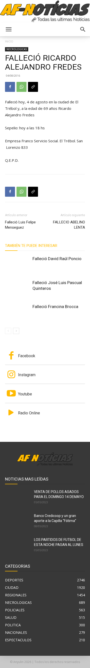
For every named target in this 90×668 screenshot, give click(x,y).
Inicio (9, 41)
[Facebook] (10, 87)
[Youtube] (11, 394)
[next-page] (16, 331)
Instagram (27, 374)
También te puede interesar (31, 245)
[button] (8, 29)
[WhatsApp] (21, 87)
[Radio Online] (11, 413)
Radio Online (29, 413)
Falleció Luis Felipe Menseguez (20, 225)
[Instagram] (11, 375)
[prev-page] (8, 331)
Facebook (26, 355)
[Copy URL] (33, 87)
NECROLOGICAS (16, 49)
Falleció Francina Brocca (55, 306)
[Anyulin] (45, 11)
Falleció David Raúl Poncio (57, 258)
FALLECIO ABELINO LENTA (69, 225)
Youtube (25, 394)
